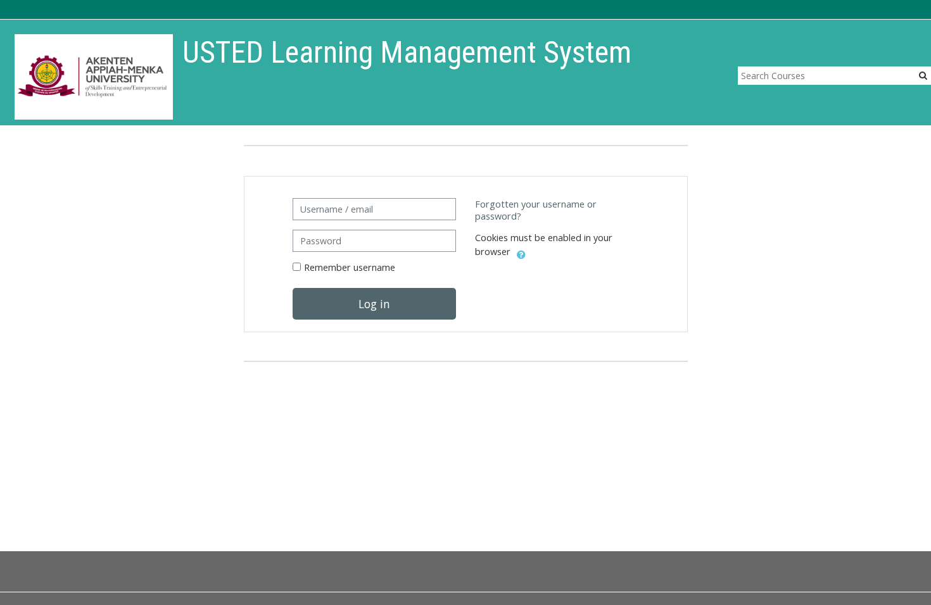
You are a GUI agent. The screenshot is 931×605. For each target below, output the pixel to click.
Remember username (349, 267)
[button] (521, 252)
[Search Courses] (923, 75)
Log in (374, 303)
